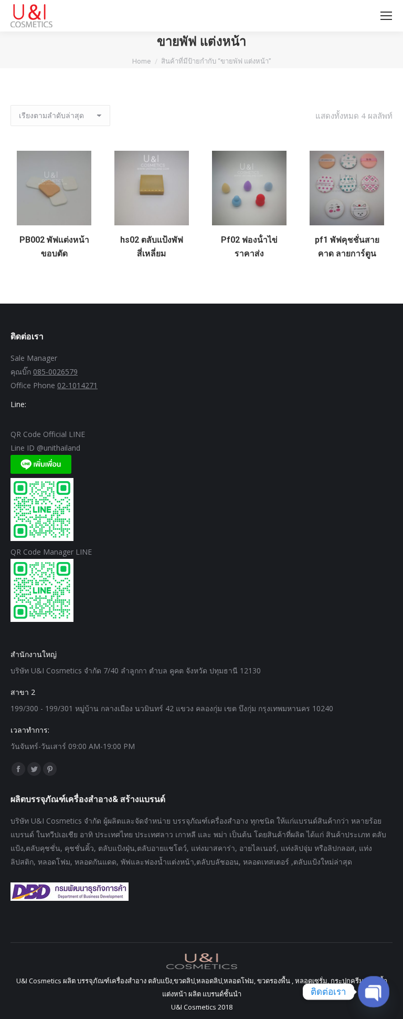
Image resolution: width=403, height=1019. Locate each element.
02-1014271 (77, 385)
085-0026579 (55, 372)
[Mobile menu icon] (386, 15)
